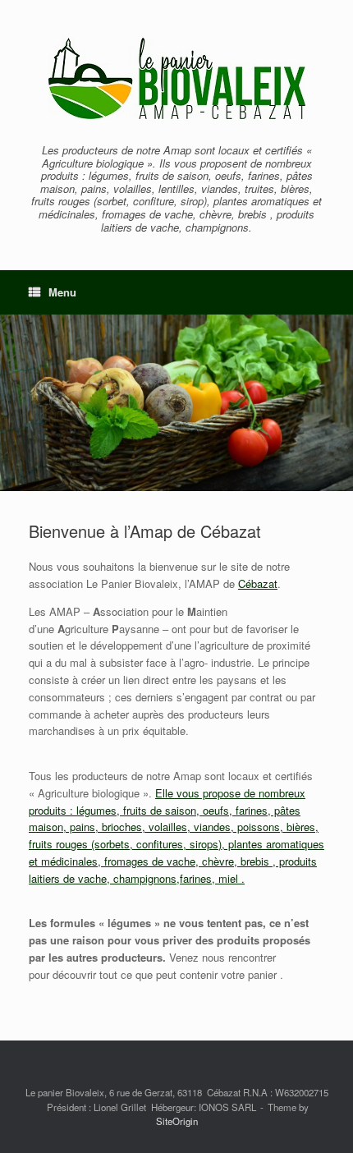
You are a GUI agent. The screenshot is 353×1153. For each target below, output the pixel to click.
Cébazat (257, 583)
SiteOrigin (177, 1121)
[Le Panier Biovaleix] (176, 78)
